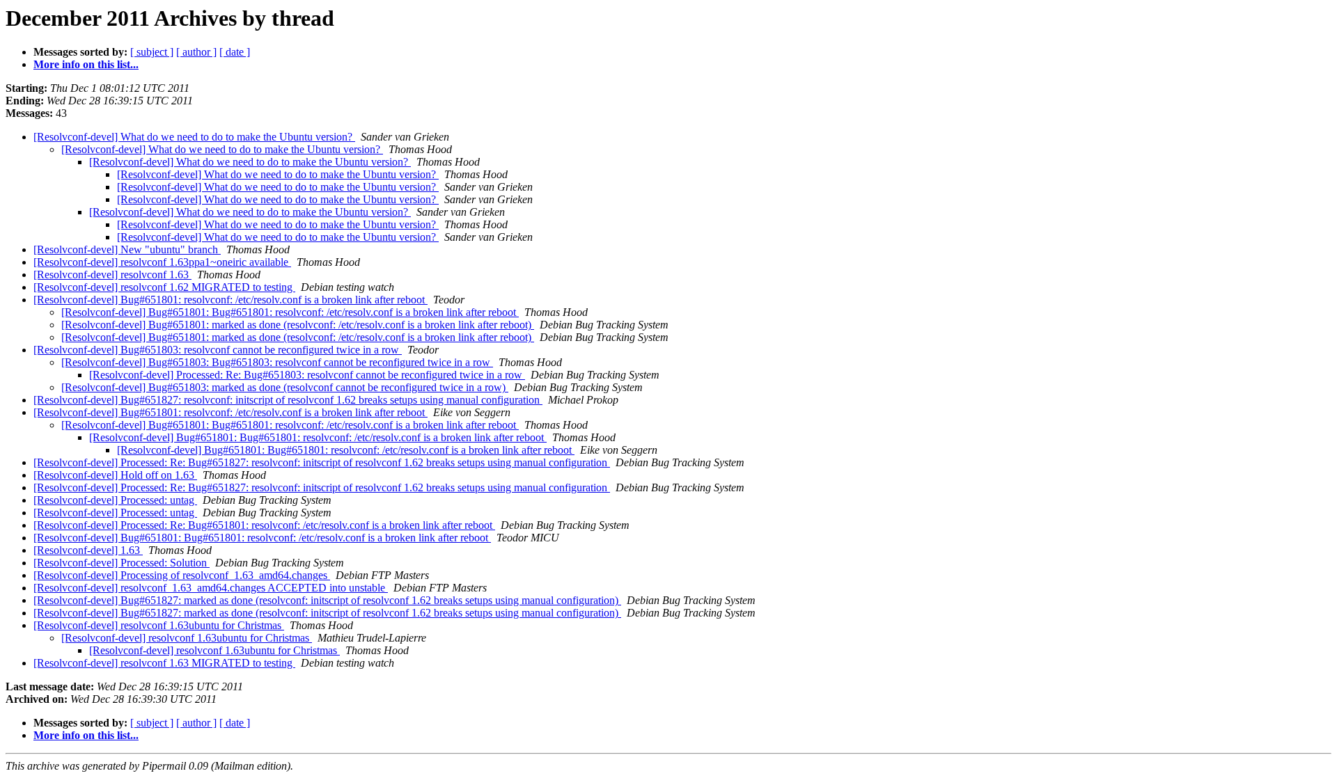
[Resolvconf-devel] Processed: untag (115, 500)
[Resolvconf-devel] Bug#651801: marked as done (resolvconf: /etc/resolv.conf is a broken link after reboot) (297, 325)
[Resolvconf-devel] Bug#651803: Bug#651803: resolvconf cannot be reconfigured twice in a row (277, 362)
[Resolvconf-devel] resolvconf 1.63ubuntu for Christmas (158, 625)
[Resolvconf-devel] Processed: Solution (121, 563)
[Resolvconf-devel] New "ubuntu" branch (127, 249)
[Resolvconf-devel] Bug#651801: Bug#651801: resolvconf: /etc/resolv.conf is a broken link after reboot (290, 312)
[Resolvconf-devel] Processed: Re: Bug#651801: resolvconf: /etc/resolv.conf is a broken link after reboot (264, 525)
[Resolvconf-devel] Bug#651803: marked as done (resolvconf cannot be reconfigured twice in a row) (284, 387)
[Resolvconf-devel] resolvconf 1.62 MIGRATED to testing (164, 287)
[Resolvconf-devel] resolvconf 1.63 (112, 274)
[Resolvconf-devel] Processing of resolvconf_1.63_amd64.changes (181, 575)
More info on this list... (86, 64)
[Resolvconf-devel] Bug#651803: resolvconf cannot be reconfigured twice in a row (217, 350)
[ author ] (196, 52)
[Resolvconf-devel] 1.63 (88, 550)
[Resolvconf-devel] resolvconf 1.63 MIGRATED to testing (164, 663)
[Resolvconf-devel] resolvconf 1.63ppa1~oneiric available (162, 262)
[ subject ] (151, 52)
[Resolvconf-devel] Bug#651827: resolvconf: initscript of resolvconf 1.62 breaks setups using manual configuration (287, 400)
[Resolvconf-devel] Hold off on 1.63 (115, 475)
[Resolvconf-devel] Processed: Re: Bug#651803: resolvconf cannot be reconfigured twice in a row (307, 375)
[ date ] (234, 52)
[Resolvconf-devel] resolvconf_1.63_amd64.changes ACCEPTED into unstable (210, 588)
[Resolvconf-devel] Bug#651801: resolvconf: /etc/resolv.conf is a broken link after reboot (230, 299)
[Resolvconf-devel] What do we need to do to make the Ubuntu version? (194, 137)
